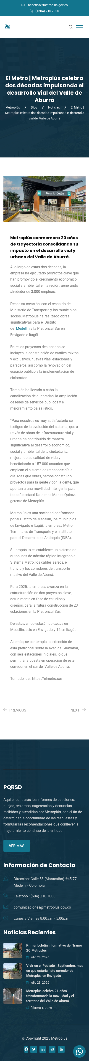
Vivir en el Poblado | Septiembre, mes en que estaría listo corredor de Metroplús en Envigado (54, 971)
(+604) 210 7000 (47, 11)
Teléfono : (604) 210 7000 (34, 896)
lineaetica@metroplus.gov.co (47, 5)
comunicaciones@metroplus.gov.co (42, 907)
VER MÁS (16, 846)
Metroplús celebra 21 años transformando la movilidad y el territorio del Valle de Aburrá (50, 996)
